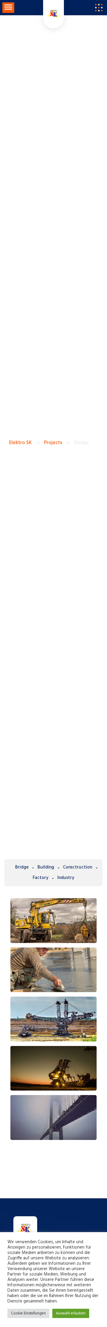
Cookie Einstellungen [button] (28, 1313)
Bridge (22, 867)
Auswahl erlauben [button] (71, 1313)
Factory (40, 878)
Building (45, 867)
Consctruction (77, 867)
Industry (65, 878)
